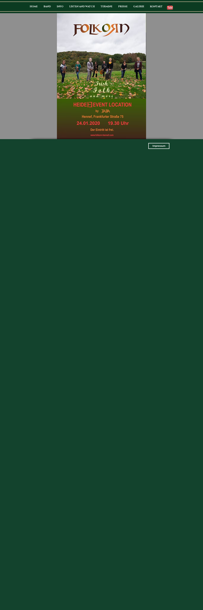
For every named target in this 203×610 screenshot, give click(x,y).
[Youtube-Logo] (170, 6)
